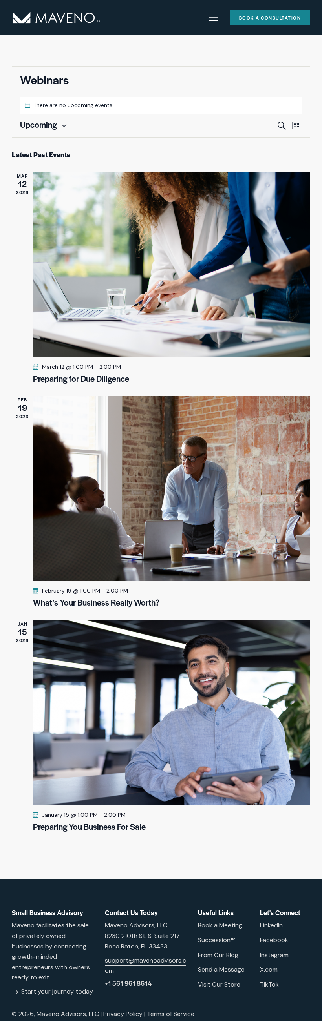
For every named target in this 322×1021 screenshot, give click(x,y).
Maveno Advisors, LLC (68, 1014)
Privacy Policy (123, 1014)
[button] (213, 17)
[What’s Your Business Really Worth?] (171, 488)
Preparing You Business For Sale (89, 827)
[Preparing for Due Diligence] (171, 264)
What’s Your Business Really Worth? (96, 602)
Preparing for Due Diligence (81, 379)
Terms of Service (170, 1014)
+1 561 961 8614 (128, 983)
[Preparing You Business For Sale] (171, 712)
